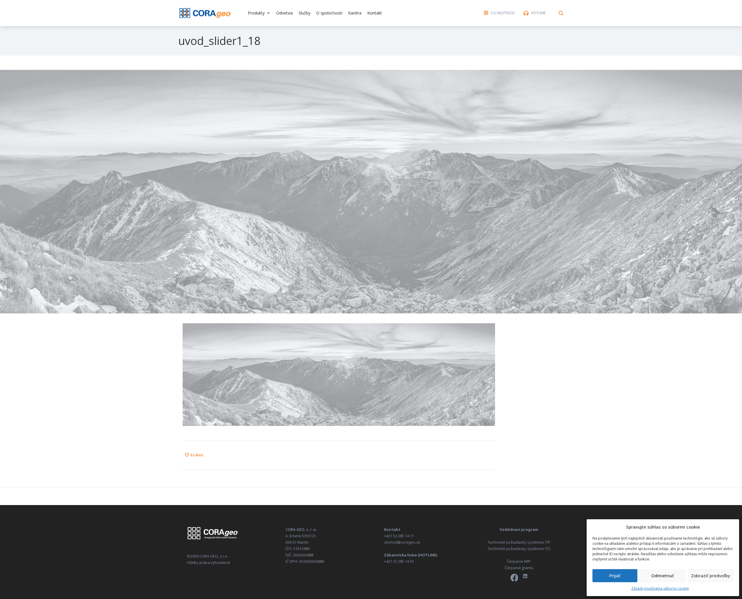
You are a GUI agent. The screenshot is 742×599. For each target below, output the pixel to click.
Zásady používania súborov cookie (660, 588)
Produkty (256, 13)
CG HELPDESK (503, 12)
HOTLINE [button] (538, 12)
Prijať (614, 575)
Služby (304, 13)
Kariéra (354, 13)
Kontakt (374, 13)
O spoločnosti (329, 13)
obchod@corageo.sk (402, 542)
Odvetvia (284, 13)
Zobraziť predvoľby (710, 575)
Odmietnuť (662, 575)
